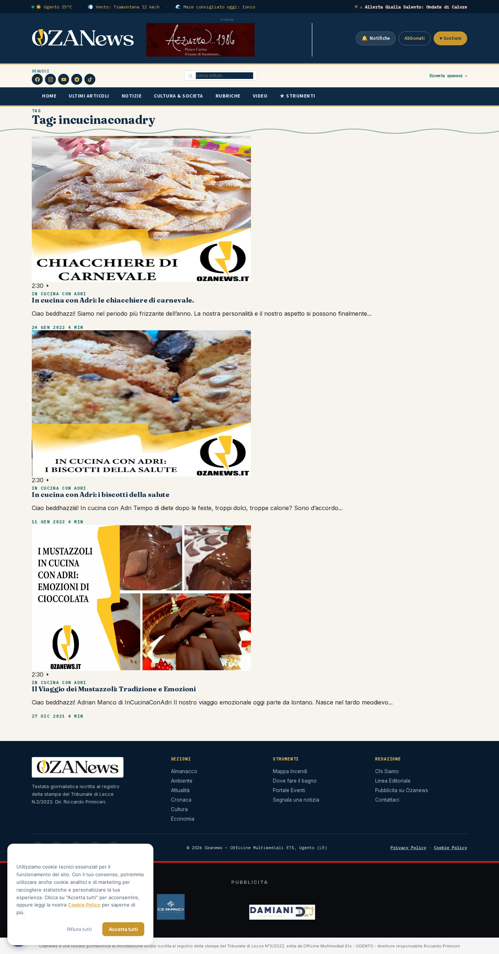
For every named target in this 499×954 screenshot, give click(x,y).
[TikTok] (89, 79)
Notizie (132, 96)
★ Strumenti (297, 96)
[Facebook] (37, 79)
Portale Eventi (289, 790)
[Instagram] (50, 79)
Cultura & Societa (178, 96)
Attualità (180, 790)
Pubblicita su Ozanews (401, 790)
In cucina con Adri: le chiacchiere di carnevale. (113, 300)
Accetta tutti (123, 929)
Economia (182, 819)
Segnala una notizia (296, 800)
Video (260, 96)
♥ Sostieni (450, 38)
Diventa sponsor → (448, 75)
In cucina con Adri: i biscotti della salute (100, 494)
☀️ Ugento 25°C (54, 6)
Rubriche (228, 96)
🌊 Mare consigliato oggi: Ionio (215, 6)
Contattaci (387, 800)
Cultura (179, 809)
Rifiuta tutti (79, 929)
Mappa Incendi (290, 771)
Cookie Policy (450, 847)
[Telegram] (76, 79)
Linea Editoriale (393, 781)
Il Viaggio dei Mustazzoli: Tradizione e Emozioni (114, 689)
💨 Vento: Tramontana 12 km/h (124, 6)
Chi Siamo (387, 771)
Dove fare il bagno (295, 781)
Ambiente (182, 781)
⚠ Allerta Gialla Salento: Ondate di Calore (413, 6)
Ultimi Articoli (89, 96)
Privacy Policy (408, 847)
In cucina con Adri (59, 293)
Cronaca (181, 800)
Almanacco (184, 771)
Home (49, 96)
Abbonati (414, 38)
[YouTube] (63, 79)
